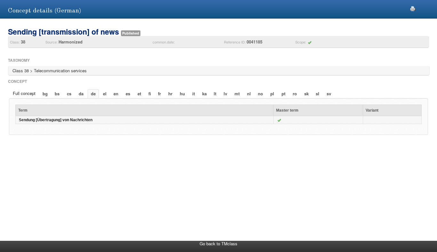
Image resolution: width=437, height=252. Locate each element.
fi (149, 94)
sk (306, 94)
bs (57, 94)
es (128, 94)
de (93, 94)
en (116, 94)
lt (215, 94)
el (105, 94)
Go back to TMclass (218, 243)
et (139, 94)
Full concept (24, 93)
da (81, 94)
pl (272, 94)
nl (249, 94)
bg (45, 94)
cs (69, 94)
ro (295, 94)
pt (283, 94)
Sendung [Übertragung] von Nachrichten (55, 120)
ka (204, 94)
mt (237, 94)
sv (329, 94)
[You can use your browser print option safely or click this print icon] (412, 8)
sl (317, 94)
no (260, 94)
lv (225, 94)
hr (170, 94)
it (193, 94)
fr (159, 94)
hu (182, 94)
